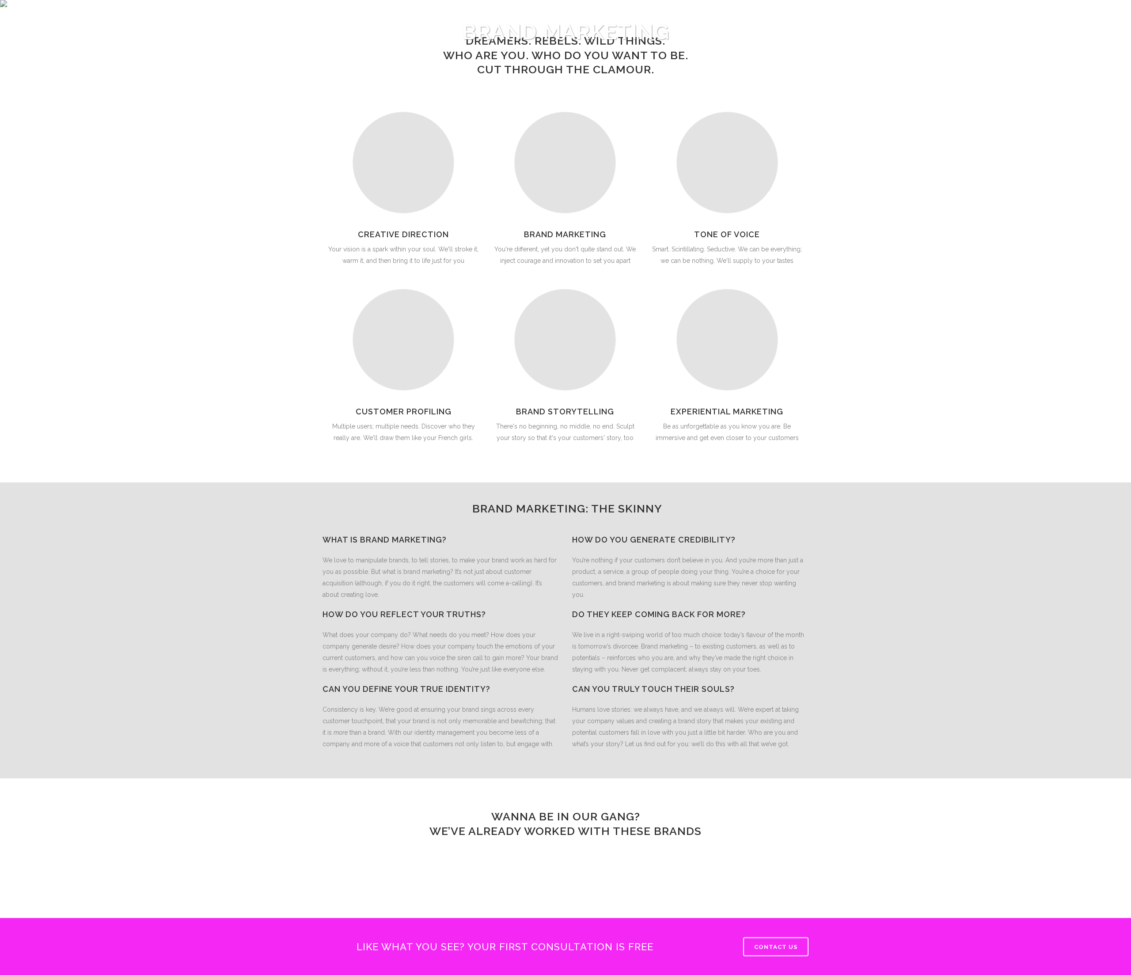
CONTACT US (775, 947)
